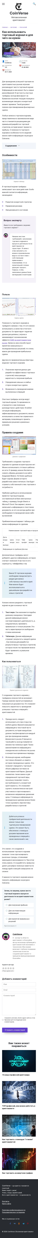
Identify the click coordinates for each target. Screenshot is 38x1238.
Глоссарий (8, 53)
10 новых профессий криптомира (15, 1075)
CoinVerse (19, 13)
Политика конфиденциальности (13, 1210)
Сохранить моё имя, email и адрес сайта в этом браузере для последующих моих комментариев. (20, 1020)
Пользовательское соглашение (13, 1212)
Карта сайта (6, 1204)
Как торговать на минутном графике (17, 1173)
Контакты (5, 1201)
